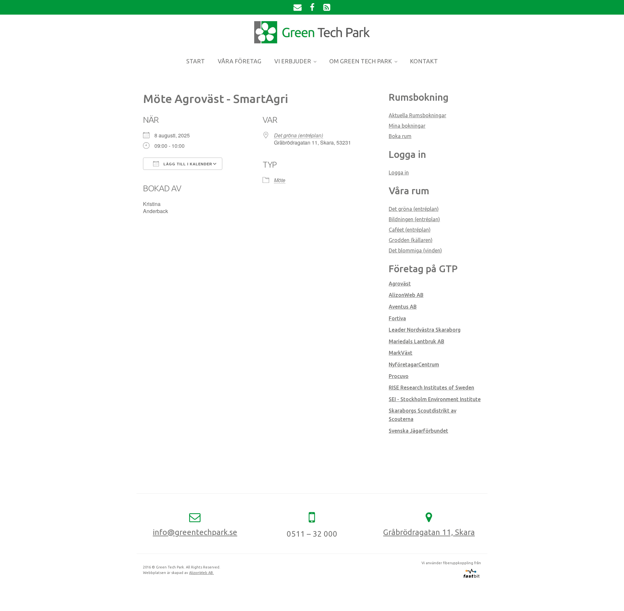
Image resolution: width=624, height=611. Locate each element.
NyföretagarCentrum (414, 364)
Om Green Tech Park (360, 61)
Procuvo (399, 376)
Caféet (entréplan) (410, 230)
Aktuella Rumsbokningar (417, 115)
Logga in (399, 172)
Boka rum (400, 136)
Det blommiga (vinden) (415, 250)
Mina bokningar (407, 126)
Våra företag (239, 61)
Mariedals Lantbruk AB (416, 341)
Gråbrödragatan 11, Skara (429, 532)
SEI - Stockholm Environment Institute (435, 399)
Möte (279, 180)
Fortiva (397, 318)
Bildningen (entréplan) (414, 219)
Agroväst (400, 283)
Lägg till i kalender (187, 164)
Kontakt (424, 61)
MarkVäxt (400, 353)
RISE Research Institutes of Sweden (431, 387)
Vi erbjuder (292, 61)
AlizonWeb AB (406, 295)
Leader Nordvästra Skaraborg (425, 330)
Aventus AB (403, 307)
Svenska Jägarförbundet (418, 431)
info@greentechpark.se (195, 532)
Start (195, 61)
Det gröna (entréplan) (298, 135)
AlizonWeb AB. (201, 573)
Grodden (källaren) (411, 240)
